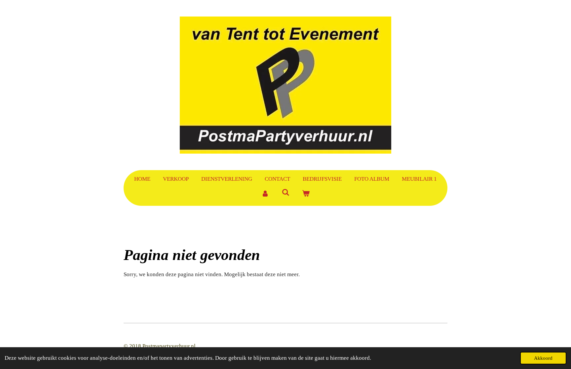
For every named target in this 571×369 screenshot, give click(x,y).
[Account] (265, 194)
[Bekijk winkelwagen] (306, 194)
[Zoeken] (285, 193)
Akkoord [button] (543, 358)
